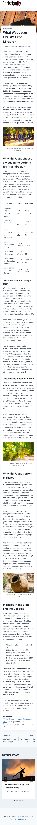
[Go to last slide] (5, 779)
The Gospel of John (13, 724)
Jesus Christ (7, 28)
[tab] (14, 800)
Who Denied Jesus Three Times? (9, 739)
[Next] (31, 779)
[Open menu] (33, 3)
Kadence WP (23, 819)
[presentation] (18, 770)
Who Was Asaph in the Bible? (27, 739)
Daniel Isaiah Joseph (11, 46)
